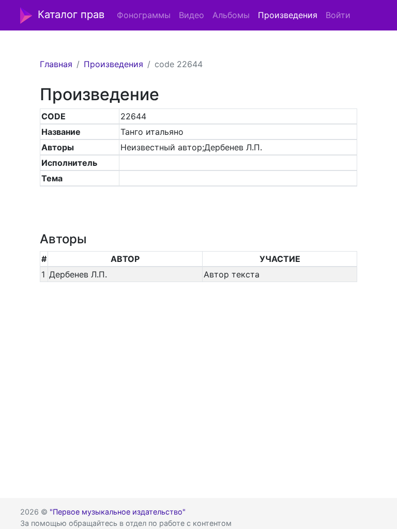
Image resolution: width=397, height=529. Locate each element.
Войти (338, 15)
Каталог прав (71, 14)
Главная (56, 64)
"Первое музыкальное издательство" (118, 511)
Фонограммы (144, 15)
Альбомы (231, 15)
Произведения (287, 15)
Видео (191, 15)
